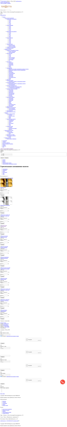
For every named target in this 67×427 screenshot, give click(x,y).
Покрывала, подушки (10, 134)
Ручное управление (12, 51)
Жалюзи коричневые (4, 258)
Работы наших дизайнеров (11, 138)
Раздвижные (11, 72)
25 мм (10, 23)
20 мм (10, 28)
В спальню (11, 96)
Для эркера (9, 79)
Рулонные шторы (10, 126)
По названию (10, 178)
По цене (6, 178)
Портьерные (11, 132)
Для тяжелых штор (12, 104)
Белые (10, 65)
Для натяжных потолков (11, 111)
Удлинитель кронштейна (11, 47)
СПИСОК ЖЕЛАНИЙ (4, 148)
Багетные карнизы (10, 80)
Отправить (6, 157)
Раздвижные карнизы (10, 82)
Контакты (4, 145)
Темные (10, 103)
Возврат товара (5, 405)
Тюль (10, 133)
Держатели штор (10, 44)
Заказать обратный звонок (5, 2)
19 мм (10, 21)
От (1, 153)
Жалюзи (6, 112)
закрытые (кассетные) (13, 128)
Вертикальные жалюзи (11, 113)
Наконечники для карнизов (11, 31)
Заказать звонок (3, 322)
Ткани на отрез (9, 131)
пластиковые (11, 123)
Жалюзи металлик (3, 237)
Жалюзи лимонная (3, 247)
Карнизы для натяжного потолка (12, 50)
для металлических (12, 109)
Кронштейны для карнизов (11, 19)
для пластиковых (12, 108)
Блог (3, 146)
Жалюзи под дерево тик (4, 215)
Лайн (10, 117)
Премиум (10, 129)
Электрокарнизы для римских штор (15, 86)
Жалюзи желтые (3, 279)
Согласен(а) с (10, 336)
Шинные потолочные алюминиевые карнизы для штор (19, 69)
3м (9, 60)
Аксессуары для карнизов (9, 17)
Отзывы (4, 144)
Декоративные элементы (11, 135)
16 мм (10, 20)
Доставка (4, 402)
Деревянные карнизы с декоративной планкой (17, 81)
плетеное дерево (12, 115)
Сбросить (2, 157)
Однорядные (11, 64)
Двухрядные (11, 62)
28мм (10, 36)
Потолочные (11, 59)
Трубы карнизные (10, 25)
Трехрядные (11, 63)
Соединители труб (10, 48)
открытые (10, 127)
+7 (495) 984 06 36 (3, 1)
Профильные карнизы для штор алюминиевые (17, 70)
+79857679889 (6, 325)
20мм (10, 22)
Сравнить (9, 3)
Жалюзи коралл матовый (4, 268)
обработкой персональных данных (12, 336)
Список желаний (3, 3)
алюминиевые (11, 120)
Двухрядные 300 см (12, 77)
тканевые (10, 114)
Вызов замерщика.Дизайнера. (8, 143)
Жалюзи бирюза (3, 311)
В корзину (2, 223)
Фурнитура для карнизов (11, 107)
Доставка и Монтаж (6, 142)
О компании (5, 140)
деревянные (11, 121)
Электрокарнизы (12, 52)
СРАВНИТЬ (11, 148)
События (4, 141)
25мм (10, 125)
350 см (10, 66)
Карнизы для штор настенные (12, 88)
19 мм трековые (11, 58)
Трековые (10, 95)
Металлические (9, 53)
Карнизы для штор (8, 49)
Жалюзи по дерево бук (4, 300)
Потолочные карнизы (10, 97)
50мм (10, 124)
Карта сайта (2, 393)
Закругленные (11, 105)
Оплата (4, 404)
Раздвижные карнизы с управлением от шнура (17, 83)
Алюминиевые (9, 67)
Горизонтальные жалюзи (11, 119)
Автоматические (10, 110)
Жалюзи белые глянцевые (5, 205)
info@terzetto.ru (18, 1)
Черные (10, 101)
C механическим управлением (14, 87)
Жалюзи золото (3, 187)
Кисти (10, 136)
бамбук (10, 122)
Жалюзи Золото (3, 226)
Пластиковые (9, 61)
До (1, 155)
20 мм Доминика (12, 57)
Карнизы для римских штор (12, 85)
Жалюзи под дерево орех (4, 289)
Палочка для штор (12, 46)
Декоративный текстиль (9, 130)
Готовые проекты (8, 137)
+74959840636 (6, 323)
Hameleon (10, 71)
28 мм (10, 24)
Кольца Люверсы (10, 37)
